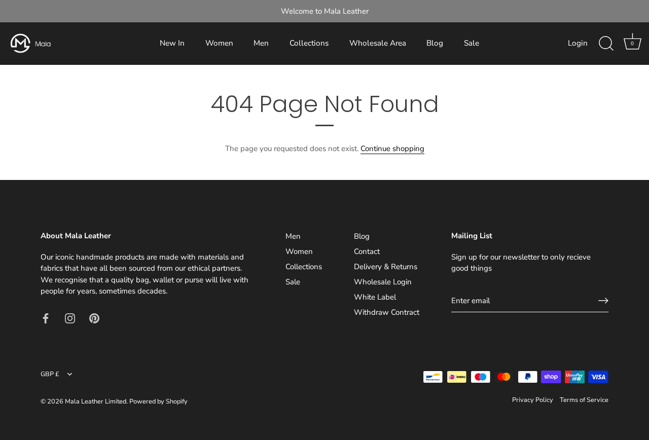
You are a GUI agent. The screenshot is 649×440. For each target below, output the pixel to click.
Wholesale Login (383, 282)
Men (261, 43)
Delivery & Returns (385, 267)
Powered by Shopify (158, 401)
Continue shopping (392, 148)
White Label (375, 297)
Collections (309, 43)
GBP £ (50, 375)
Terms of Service (584, 400)
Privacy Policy (532, 400)
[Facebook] (46, 318)
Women (219, 43)
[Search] (606, 43)
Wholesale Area (377, 43)
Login (578, 43)
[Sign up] (603, 301)
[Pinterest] (94, 318)
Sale (471, 43)
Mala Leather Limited (95, 401)
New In (172, 43)
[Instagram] (70, 318)
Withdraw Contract (386, 312)
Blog (434, 43)
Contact (367, 251)
